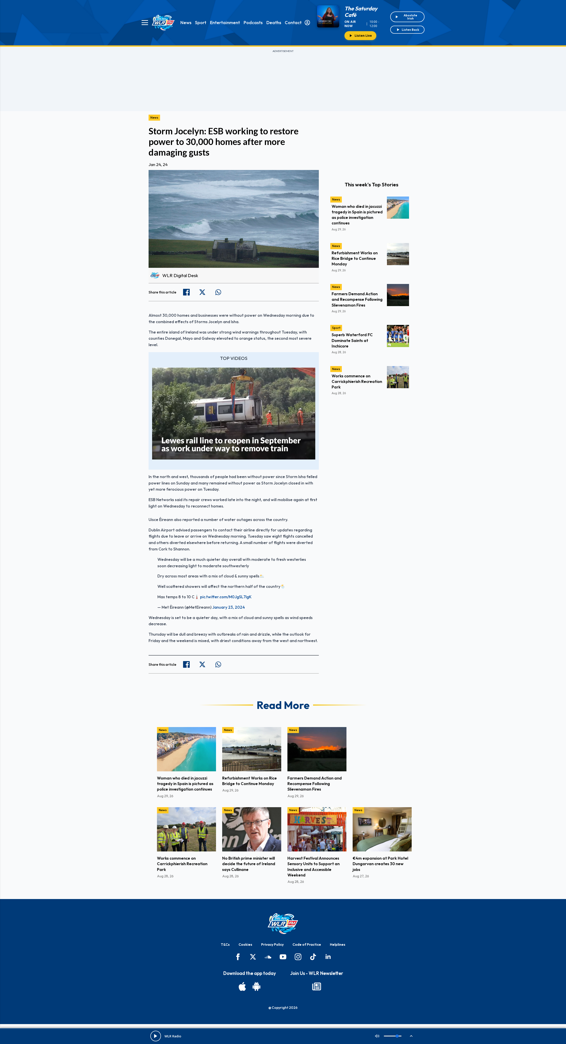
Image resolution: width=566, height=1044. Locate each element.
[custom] (268, 957)
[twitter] (253, 957)
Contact (293, 22)
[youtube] (283, 957)
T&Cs (225, 944)
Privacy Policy (272, 944)
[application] (233, 413)
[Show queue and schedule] (411, 1036)
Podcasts (253, 22)
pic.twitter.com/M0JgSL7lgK (226, 596)
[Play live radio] (155, 1036)
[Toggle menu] (145, 22)
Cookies (245, 944)
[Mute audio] (377, 1036)
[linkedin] (328, 957)
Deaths (273, 22)
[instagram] (298, 957)
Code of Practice (307, 944)
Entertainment (225, 22)
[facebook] (238, 957)
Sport (200, 22)
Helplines (337, 944)
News (185, 22)
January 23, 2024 (228, 607)
